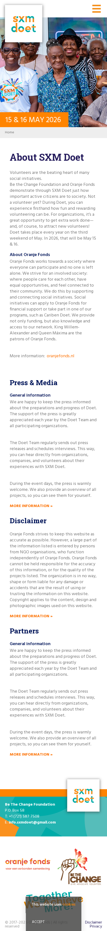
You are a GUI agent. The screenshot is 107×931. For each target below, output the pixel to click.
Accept (38, 922)
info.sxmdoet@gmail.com (32, 822)
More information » (31, 506)
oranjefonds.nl (60, 356)
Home (9, 132)
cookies (68, 904)
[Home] (23, 24)
